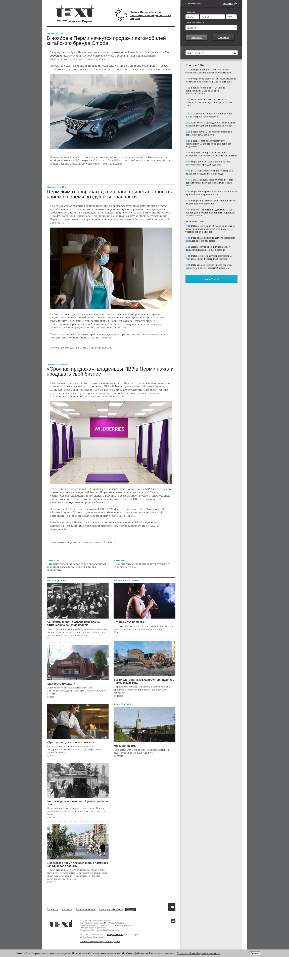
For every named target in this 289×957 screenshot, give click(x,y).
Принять (255, 953)
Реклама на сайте (85, 909)
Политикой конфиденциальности (198, 953)
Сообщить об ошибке (111, 909)
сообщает (56, 55)
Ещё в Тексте (211, 279)
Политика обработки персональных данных (100, 941)
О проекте (52, 909)
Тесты (130, 909)
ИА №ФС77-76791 (112, 923)
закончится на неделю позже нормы (150, 16)
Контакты (67, 909)
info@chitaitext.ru (115, 934)
